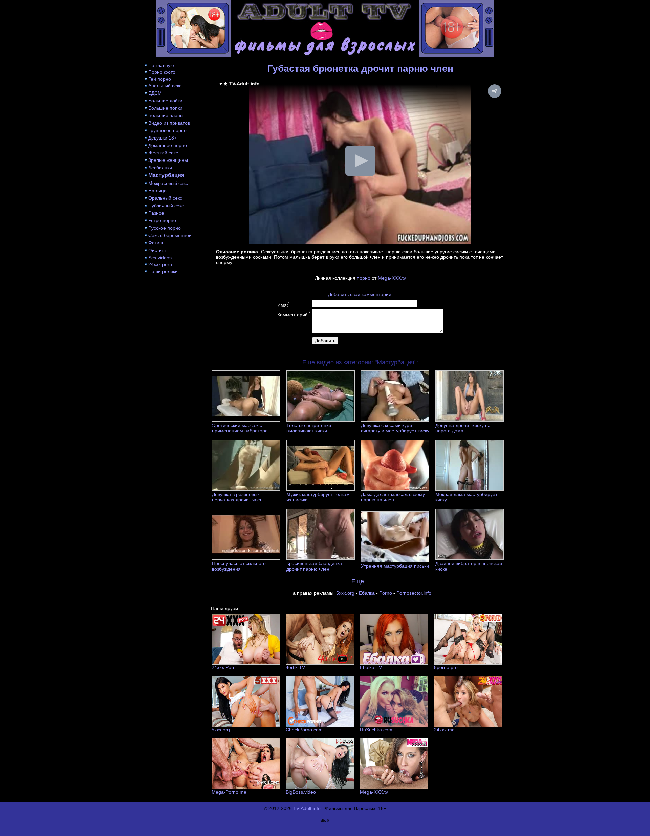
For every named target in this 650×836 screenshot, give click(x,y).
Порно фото (161, 72)
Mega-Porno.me (229, 792)
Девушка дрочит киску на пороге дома (463, 428)
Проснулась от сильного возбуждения (239, 566)
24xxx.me (444, 729)
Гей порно (159, 79)
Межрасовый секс (168, 183)
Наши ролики (163, 271)
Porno (385, 593)
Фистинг (157, 250)
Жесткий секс (163, 152)
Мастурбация (166, 175)
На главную (161, 65)
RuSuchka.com (376, 729)
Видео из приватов (169, 123)
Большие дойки (165, 100)
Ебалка (367, 593)
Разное (156, 213)
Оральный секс (165, 198)
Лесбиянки (160, 167)
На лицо (157, 190)
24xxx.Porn (224, 667)
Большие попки (165, 108)
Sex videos (160, 257)
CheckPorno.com (304, 729)
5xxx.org (345, 593)
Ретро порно (162, 220)
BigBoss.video (301, 792)
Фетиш (155, 242)
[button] (494, 91)
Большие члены (165, 115)
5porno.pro (446, 667)
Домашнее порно (167, 145)
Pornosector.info (413, 593)
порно (363, 278)
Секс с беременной (170, 235)
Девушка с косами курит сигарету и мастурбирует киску (395, 428)
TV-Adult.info (307, 808)
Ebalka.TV (371, 667)
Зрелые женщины (168, 160)
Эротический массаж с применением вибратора (240, 428)
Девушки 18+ (162, 138)
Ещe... (360, 581)
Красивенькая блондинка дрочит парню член (314, 566)
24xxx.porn (160, 264)
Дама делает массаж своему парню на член (393, 497)
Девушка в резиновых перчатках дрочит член (237, 497)
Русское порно (164, 228)
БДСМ (155, 93)
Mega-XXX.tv (392, 278)
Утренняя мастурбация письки (395, 566)
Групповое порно (167, 130)
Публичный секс (166, 205)
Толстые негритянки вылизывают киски (308, 428)
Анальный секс (164, 85)
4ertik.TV (295, 667)
